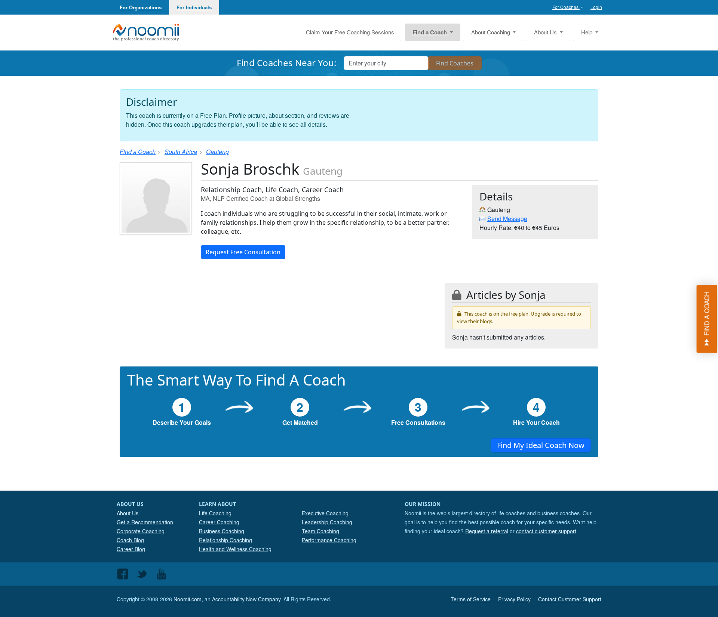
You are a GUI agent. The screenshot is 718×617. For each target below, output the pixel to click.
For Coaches (566, 7)
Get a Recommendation (145, 522)
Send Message (507, 218)
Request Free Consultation (243, 252)
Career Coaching (219, 522)
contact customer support (546, 531)
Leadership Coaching (327, 522)
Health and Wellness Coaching (235, 549)
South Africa (181, 151)
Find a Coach (138, 151)
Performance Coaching (329, 540)
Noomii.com (188, 599)
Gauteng (217, 151)
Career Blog (131, 549)
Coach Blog (130, 540)
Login (596, 7)
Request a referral (486, 531)
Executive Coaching (325, 513)
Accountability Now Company (246, 599)
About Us (127, 513)
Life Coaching (215, 513)
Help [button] (587, 32)
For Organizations (141, 7)
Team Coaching (320, 531)
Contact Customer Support (569, 599)
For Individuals (194, 7)
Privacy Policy (514, 599)
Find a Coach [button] (430, 32)
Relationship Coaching (225, 540)
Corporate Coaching (141, 531)
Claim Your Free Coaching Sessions (350, 32)
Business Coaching (221, 531)
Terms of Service (471, 599)
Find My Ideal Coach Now (540, 445)
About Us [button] (546, 32)
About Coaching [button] (491, 32)
